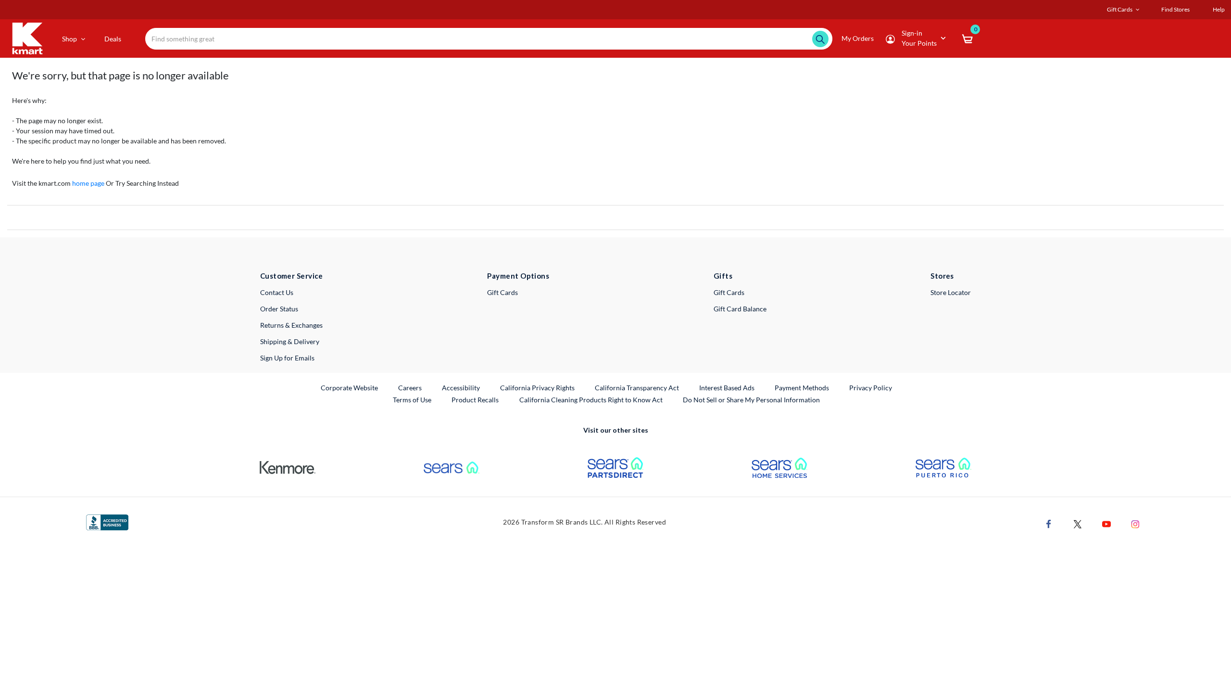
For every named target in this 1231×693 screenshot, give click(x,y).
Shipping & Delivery (289, 341)
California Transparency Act (637, 388)
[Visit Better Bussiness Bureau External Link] (107, 521)
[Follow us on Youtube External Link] (1106, 523)
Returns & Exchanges (291, 325)
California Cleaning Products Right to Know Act (591, 400)
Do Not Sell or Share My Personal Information (751, 400)
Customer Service (291, 275)
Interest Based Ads (726, 388)
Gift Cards (502, 292)
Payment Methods (802, 388)
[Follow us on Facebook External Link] (1048, 523)
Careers (410, 387)
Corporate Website (350, 387)
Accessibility (461, 388)
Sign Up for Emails (287, 358)
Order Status (279, 309)
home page (88, 183)
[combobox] (488, 39)
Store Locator (950, 292)
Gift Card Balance (740, 309)
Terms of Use (412, 400)
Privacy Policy (870, 388)
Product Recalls (476, 399)
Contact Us (276, 292)
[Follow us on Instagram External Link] (1135, 523)
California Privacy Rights (537, 388)
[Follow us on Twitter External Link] (1077, 523)
